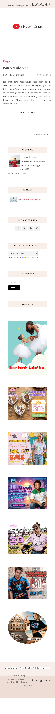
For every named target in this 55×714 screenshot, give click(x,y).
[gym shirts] (27, 643)
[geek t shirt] (27, 508)
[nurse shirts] (27, 419)
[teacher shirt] (27, 464)
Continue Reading (27, 112)
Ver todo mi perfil (17, 173)
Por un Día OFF (15, 67)
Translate (33, 257)
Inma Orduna (30, 157)
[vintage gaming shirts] (27, 598)
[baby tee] (27, 553)
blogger (7, 61)
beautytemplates (16, 678)
